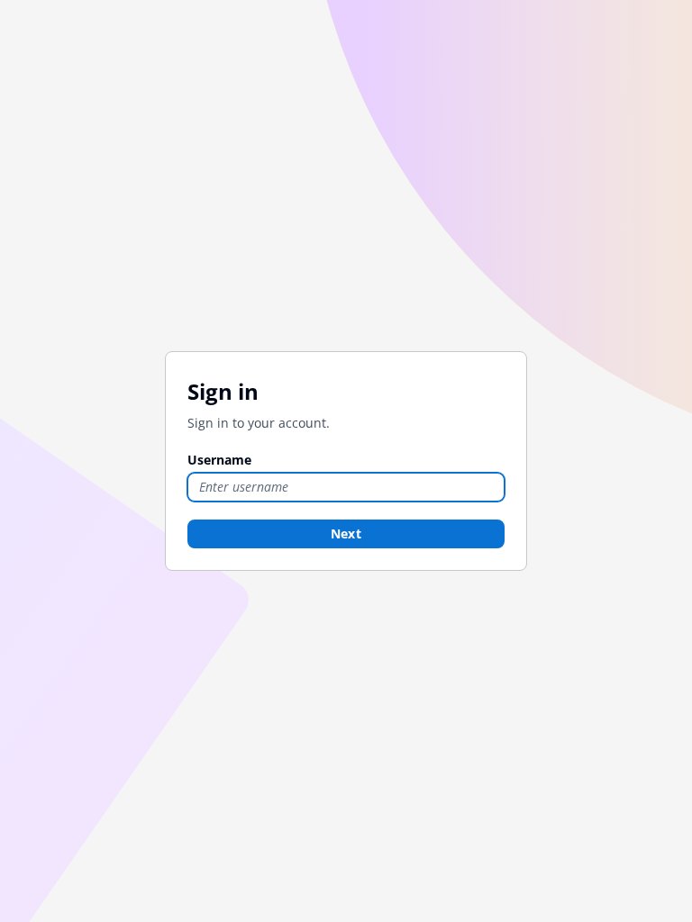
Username (219, 459)
